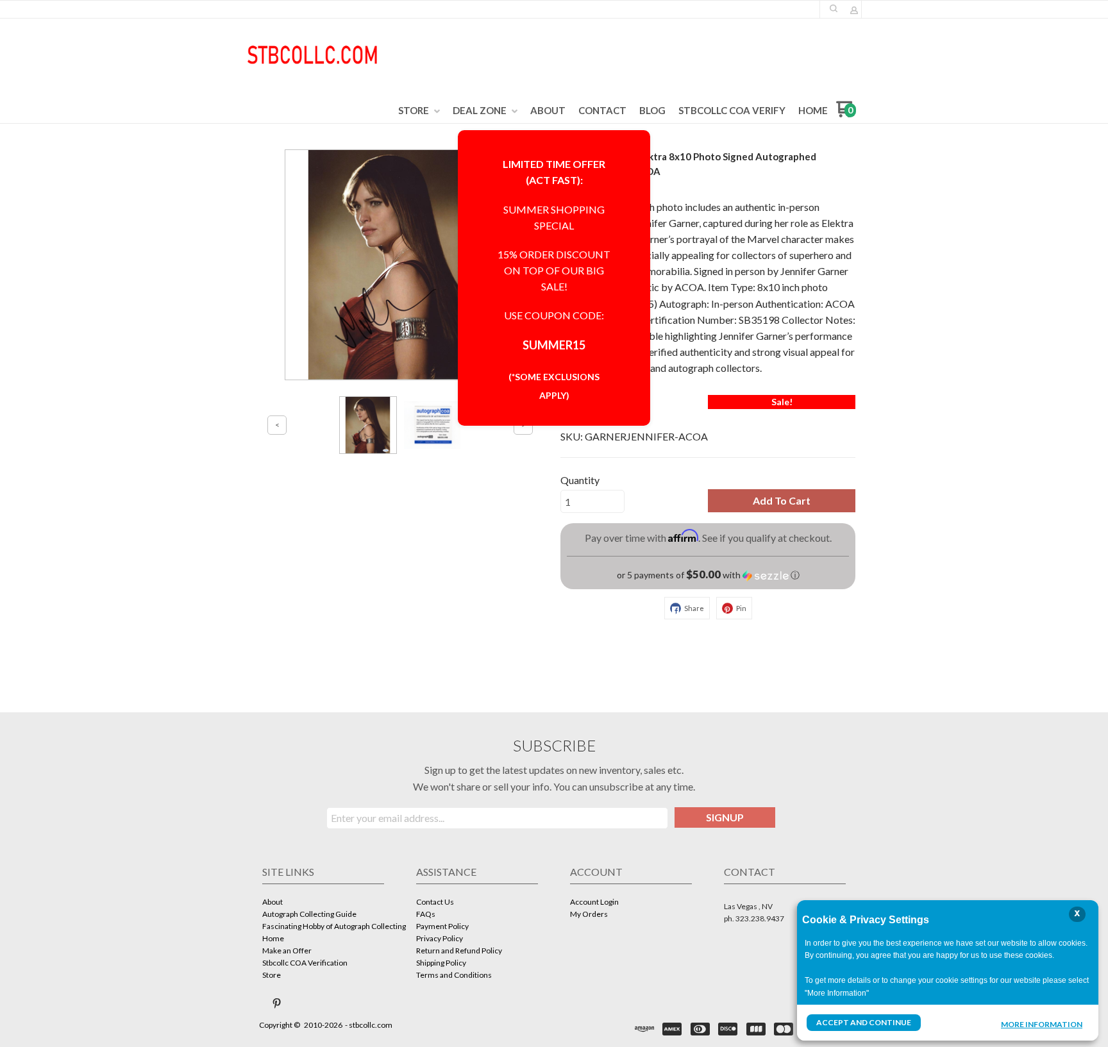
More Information (1041, 1023)
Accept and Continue (863, 1022)
